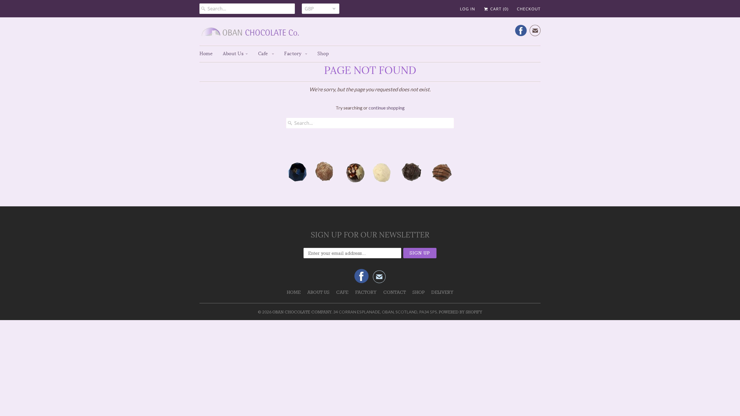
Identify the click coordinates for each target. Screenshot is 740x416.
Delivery (442, 292)
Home (206, 53)
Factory (293, 53)
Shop (323, 53)
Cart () (498, 9)
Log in (467, 9)
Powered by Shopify (460, 312)
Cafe (264, 53)
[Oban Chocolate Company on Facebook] (521, 30)
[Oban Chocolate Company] (370, 33)
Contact (394, 292)
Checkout (529, 9)
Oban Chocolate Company (302, 312)
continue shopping (387, 107)
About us (233, 53)
